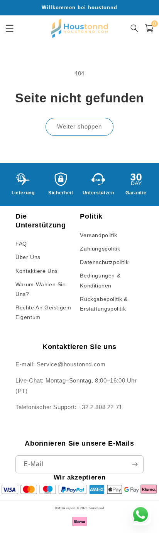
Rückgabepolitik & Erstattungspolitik (103, 304)
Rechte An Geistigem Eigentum (43, 312)
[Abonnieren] (134, 464)
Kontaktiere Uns (36, 271)
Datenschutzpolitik (104, 262)
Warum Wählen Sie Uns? (40, 289)
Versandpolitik (98, 235)
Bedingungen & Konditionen (100, 280)
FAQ (21, 244)
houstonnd (96, 508)
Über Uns (28, 257)
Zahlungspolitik (100, 249)
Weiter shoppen (79, 126)
